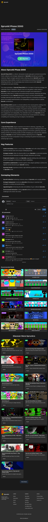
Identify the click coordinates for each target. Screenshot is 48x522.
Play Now (25, 58)
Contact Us (39, 500)
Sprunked (27, 496)
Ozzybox (26, 500)
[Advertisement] (24, 13)
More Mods (24, 481)
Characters (15, 498)
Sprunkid (27, 502)
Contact (14, 504)
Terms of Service (40, 498)
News (14, 502)
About (14, 500)
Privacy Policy (39, 496)
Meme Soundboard (24, 518)
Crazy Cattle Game (29, 508)
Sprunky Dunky (28, 504)
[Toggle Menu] (46, 2)
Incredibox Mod (28, 506)
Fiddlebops (27, 498)
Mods (14, 496)
